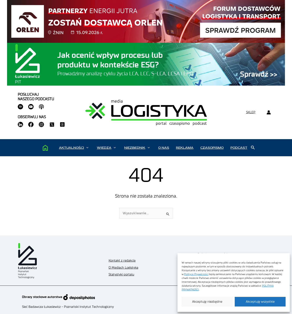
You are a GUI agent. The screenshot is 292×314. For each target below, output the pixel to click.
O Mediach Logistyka (123, 267)
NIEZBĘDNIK (134, 148)
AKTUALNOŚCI (71, 148)
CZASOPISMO (212, 148)
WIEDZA (104, 148)
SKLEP (250, 112)
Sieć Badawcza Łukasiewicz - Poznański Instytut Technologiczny (68, 306)
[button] (87, 147)
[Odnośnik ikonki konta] (268, 112)
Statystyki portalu (121, 274)
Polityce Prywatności (196, 274)
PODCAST (238, 148)
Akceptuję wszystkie (260, 301)
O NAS (163, 148)
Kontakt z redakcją (122, 260)
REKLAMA (184, 148)
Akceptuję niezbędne (207, 301)
